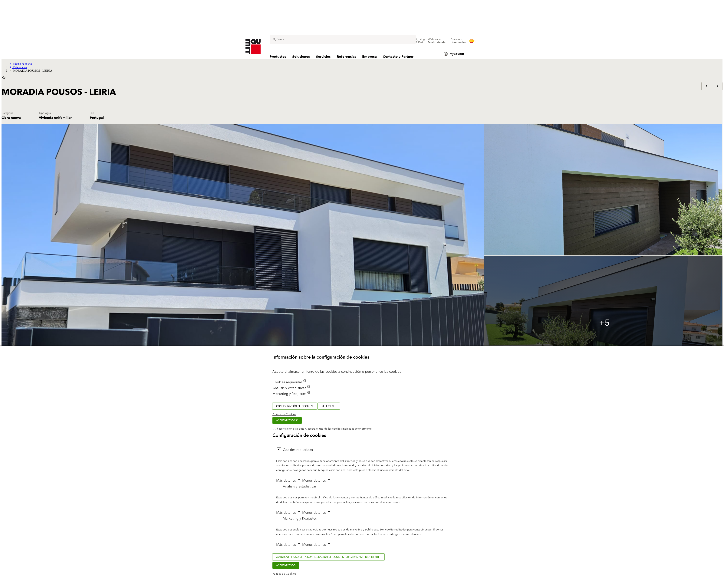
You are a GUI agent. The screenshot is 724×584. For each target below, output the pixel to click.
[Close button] (5, 4)
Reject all (328, 406)
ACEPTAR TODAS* (287, 420)
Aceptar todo (285, 565)
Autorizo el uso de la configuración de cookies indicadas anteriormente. (328, 557)
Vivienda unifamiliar (55, 118)
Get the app (8, 29)
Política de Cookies (284, 414)
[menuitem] (417, 41)
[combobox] (343, 39)
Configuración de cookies (294, 406)
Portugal (97, 118)
